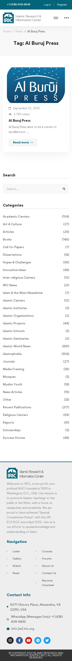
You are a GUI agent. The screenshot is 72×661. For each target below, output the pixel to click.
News (19, 31)
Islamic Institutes (36, 308)
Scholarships (36, 430)
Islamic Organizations (36, 316)
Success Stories (36, 438)
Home (7, 31)
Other (36, 399)
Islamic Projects (36, 323)
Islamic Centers (36, 300)
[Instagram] (10, 640)
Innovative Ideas (36, 270)
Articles (36, 232)
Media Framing (36, 369)
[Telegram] (37, 640)
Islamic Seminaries (36, 338)
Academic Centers (36, 216)
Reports (36, 422)
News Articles (36, 392)
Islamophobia (36, 354)
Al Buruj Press (20, 120)
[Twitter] (47, 640)
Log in (47, 4)
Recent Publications (36, 407)
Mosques (36, 377)
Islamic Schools (36, 331)
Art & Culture (36, 224)
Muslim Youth (36, 384)
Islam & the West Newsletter (36, 293)
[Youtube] (28, 640)
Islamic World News (36, 346)
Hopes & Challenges (36, 262)
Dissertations (36, 255)
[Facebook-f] (19, 640)
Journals (36, 361)
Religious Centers (36, 415)
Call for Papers (36, 247)
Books (36, 239)
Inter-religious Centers (36, 277)
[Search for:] (36, 189)
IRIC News (36, 285)
